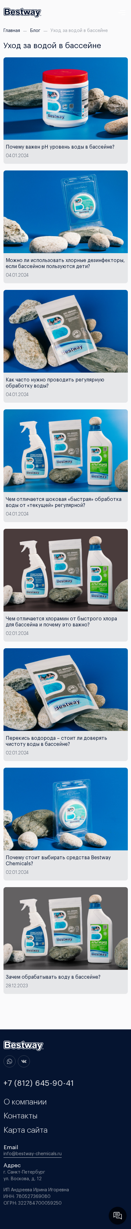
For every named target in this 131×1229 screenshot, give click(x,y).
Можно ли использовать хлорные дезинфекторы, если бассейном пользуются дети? (65, 263)
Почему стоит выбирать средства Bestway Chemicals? (58, 861)
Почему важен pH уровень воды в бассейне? (60, 147)
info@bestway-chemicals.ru (32, 1154)
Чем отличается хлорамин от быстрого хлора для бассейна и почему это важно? (61, 622)
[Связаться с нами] (118, 1216)
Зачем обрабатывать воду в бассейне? (53, 977)
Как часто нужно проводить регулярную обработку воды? (55, 383)
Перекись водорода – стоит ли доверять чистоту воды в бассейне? (56, 741)
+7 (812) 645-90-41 (38, 1083)
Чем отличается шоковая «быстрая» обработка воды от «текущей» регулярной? (63, 502)
